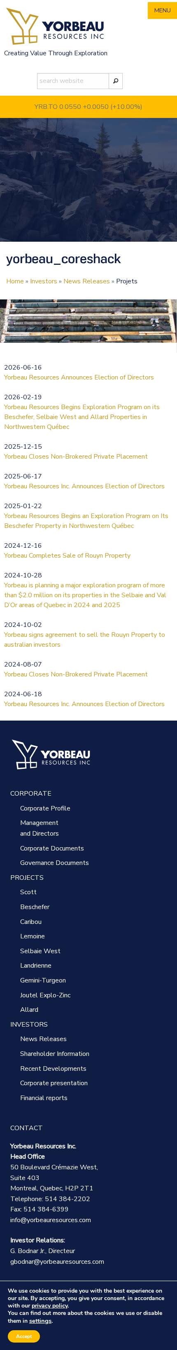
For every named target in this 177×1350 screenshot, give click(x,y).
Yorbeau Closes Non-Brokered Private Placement (76, 456)
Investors (43, 281)
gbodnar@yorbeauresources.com (57, 1261)
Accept (24, 1336)
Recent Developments (53, 1068)
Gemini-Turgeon (43, 980)
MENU (162, 10)
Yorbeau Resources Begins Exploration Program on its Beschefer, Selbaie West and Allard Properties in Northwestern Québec (82, 417)
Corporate (30, 793)
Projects (27, 877)
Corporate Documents (52, 848)
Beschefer (34, 907)
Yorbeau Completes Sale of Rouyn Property (67, 555)
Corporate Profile (45, 808)
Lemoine (32, 936)
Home (15, 281)
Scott (28, 892)
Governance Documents (54, 862)
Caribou (31, 921)
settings (40, 1320)
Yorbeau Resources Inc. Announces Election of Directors (84, 486)
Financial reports (44, 1098)
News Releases (86, 281)
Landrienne (35, 965)
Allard (29, 1009)
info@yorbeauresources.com (50, 1220)
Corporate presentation (54, 1083)
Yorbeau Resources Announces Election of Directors (79, 377)
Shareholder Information (54, 1053)
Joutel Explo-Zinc (45, 995)
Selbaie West (40, 951)
